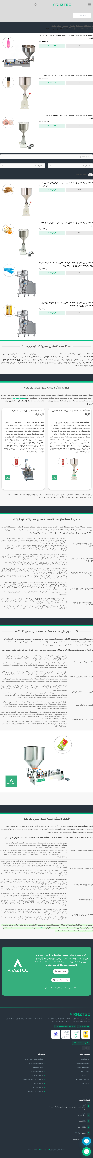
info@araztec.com (79, 1140)
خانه (91, 29)
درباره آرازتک (85, 1059)
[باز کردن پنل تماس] (86, 1151)
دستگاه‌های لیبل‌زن (37, 1071)
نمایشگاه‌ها (85, 1075)
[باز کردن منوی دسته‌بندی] (89, 4)
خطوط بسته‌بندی (38, 1067)
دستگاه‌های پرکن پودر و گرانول (34, 1059)
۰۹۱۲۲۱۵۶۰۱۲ (82, 1122)
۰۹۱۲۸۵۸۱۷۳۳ (81, 1128)
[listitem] (85, 1034)
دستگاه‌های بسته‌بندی (36, 1063)
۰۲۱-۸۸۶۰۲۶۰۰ (81, 1116)
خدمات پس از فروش (82, 1079)
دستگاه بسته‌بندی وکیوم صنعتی (33, 1079)
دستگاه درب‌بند (39, 1083)
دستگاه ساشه (40, 928)
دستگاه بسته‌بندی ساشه (36, 1091)
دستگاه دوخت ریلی (38, 1087)
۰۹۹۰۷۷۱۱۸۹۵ (82, 1134)
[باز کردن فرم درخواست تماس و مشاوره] (86, 1141)
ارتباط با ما (85, 1083)
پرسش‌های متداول (83, 1067)
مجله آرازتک (85, 1071)
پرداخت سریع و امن (80, 1043)
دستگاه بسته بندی (80, 29)
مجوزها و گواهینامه (82, 1063)
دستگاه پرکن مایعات (37, 1075)
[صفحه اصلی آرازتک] (46, 1014)
